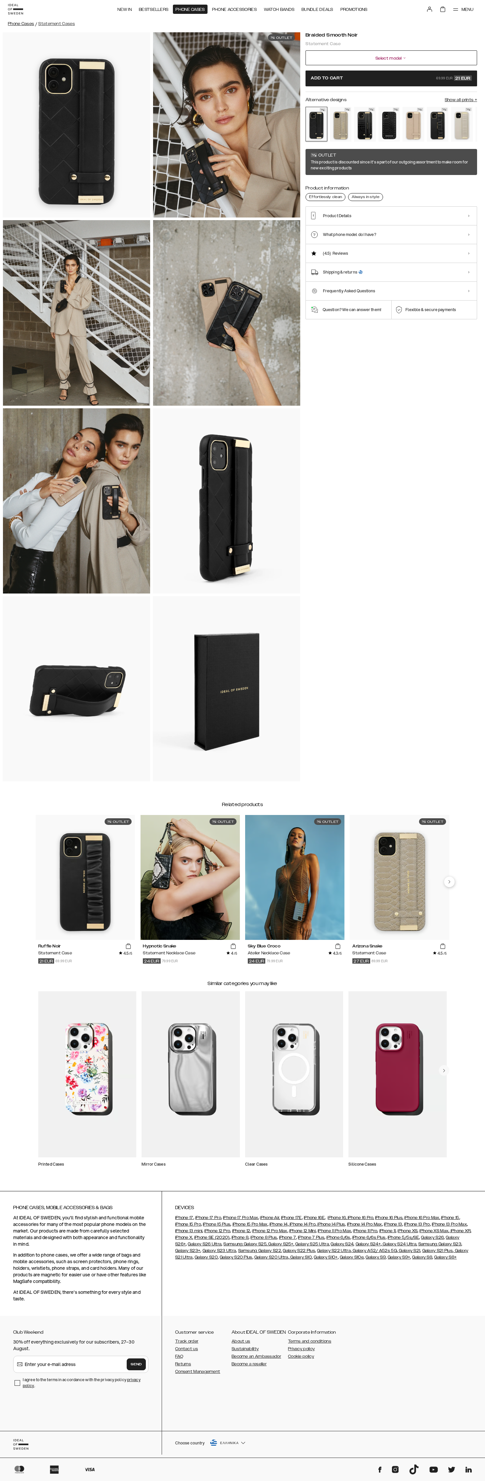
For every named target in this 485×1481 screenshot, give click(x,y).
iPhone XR (459, 1231)
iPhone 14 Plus (330, 1224)
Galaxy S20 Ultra (271, 1257)
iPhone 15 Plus (216, 1224)
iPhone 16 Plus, (389, 1217)
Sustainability (245, 1349)
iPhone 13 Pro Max (449, 1224)
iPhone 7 (287, 1237)
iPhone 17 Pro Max (240, 1217)
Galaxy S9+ (399, 1257)
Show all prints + (461, 100)
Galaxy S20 (206, 1257)
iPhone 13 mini (188, 1231)
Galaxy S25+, (280, 1244)
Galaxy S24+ (368, 1244)
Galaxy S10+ (326, 1257)
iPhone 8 (240, 1237)
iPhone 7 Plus (311, 1237)
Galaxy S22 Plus (299, 1250)
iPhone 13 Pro (417, 1224)
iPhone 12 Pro (217, 1231)
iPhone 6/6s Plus (369, 1237)
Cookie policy (301, 1356)
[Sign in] (429, 9)
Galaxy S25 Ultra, (312, 1244)
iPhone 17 (184, 1217)
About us (241, 1341)
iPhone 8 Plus (263, 1237)
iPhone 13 (393, 1224)
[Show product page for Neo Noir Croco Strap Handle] (365, 124)
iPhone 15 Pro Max (250, 1224)
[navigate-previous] (449, 882)
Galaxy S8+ (445, 1257)
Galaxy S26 (432, 1237)
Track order (186, 1341)
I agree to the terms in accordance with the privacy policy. (82, 1382)
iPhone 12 (241, 1231)
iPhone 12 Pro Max (269, 1231)
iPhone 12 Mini (302, 1231)
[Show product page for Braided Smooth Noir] (316, 124)
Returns (183, 1364)
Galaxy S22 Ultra (334, 1250)
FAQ (179, 1356)
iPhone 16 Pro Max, (422, 1217)
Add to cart (390, 78)
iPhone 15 (450, 1217)
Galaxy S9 (376, 1257)
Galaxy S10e (352, 1257)
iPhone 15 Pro (188, 1224)
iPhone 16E (314, 1217)
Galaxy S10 (300, 1257)
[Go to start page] (15, 9)
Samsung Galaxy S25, (245, 1244)
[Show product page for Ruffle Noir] (438, 124)
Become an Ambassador (256, 1356)
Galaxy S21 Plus (437, 1250)
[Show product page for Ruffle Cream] (462, 124)
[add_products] (128, 946)
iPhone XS (407, 1231)
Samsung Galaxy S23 (439, 1244)
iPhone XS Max (433, 1231)
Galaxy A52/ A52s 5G (374, 1250)
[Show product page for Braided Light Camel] (413, 124)
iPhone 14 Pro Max (364, 1224)
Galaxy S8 (422, 1257)
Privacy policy (301, 1349)
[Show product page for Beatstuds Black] (389, 124)
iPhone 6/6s (338, 1237)
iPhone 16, (337, 1217)
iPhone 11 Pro (365, 1231)
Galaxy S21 (409, 1250)
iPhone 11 (387, 1231)
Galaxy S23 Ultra (219, 1250)
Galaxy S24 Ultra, (399, 1244)
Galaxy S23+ (187, 1250)
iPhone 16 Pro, (360, 1217)
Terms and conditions (309, 1341)
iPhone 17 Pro (208, 1217)
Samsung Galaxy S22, (260, 1250)
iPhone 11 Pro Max (334, 1231)
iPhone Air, (270, 1217)
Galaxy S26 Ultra (204, 1244)
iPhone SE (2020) (212, 1237)
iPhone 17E (291, 1217)
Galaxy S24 (342, 1244)
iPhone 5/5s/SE (403, 1237)
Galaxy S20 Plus (236, 1257)
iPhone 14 (279, 1224)
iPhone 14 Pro (302, 1224)
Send (136, 1364)
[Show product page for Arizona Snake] (341, 124)
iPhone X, (184, 1237)
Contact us (186, 1349)
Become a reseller (249, 1364)
